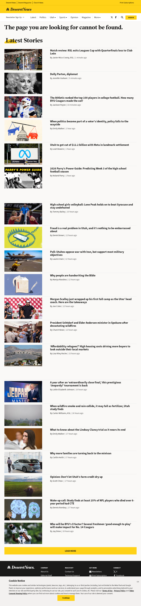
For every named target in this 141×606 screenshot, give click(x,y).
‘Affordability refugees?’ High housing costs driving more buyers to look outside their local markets (90, 348)
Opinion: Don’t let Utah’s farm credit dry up (76, 477)
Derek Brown (58, 235)
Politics (43, 17)
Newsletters (97, 572)
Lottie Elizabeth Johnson (63, 389)
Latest (33, 17)
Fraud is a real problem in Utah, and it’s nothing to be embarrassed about (90, 229)
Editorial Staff (46, 575)
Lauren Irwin (58, 259)
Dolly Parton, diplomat (64, 74)
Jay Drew (57, 531)
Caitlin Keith (58, 457)
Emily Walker (58, 128)
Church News (38, 3)
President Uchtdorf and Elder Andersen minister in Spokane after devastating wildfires (89, 324)
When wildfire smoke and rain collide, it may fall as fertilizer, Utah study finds (90, 407)
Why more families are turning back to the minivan (80, 453)
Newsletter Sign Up (14, 17)
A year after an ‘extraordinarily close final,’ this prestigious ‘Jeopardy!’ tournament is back (85, 384)
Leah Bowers (58, 149)
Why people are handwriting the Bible (72, 275)
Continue (66, 598)
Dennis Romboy (59, 507)
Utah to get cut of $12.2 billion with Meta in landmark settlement (89, 145)
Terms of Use (107, 591)
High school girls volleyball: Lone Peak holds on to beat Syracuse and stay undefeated (91, 206)
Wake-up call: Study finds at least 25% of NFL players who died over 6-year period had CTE (92, 502)
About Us (44, 572)
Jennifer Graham (60, 78)
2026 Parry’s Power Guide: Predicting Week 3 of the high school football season (88, 170)
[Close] (138, 582)
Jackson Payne (59, 105)
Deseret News (11, 3)
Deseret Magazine (24, 3)
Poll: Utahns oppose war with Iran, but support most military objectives (87, 253)
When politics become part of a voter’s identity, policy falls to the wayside (89, 123)
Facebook (120, 575)
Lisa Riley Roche (60, 353)
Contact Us (69, 572)
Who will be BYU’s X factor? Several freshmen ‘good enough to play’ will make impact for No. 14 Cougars (90, 525)
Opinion (74, 17)
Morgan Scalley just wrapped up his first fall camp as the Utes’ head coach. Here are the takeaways (90, 300)
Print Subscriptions (127, 3)
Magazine (86, 17)
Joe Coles (57, 306)
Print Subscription (99, 575)
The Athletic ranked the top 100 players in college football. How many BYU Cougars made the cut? (92, 99)
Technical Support (72, 575)
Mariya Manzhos (60, 279)
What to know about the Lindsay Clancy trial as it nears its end (87, 430)
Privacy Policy (119, 591)
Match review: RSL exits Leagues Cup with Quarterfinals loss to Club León (91, 52)
